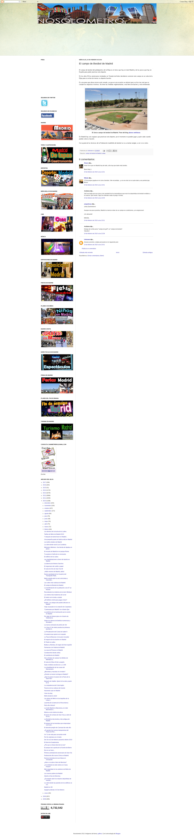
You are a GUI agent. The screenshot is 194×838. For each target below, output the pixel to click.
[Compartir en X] (112, 151)
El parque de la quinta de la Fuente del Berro (58, 747)
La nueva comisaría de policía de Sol (55, 625)
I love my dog (48, 693)
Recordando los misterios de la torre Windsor (58, 592)
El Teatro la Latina (49, 642)
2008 (44, 799)
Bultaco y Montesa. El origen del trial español (58, 645)
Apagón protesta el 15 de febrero (54, 790)
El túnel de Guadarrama (51, 742)
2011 (44, 498)
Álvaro (86, 163)
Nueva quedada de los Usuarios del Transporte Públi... (55, 575)
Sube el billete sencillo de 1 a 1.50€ (55, 665)
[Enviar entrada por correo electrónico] (103, 150)
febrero (46, 529)
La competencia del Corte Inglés (54, 685)
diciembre (47, 503)
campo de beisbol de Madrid (93, 153)
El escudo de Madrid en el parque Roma (56, 551)
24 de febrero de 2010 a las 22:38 (94, 233)
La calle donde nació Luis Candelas (55, 544)
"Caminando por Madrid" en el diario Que (56, 609)
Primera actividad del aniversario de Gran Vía (58, 753)
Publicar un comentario (89, 248)
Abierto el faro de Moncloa (52, 776)
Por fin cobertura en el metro (53, 737)
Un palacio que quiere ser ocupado (55, 634)
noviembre (47, 505)
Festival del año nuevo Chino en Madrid (56, 755)
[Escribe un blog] (110, 151)
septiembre (48, 511)
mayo (46, 521)
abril (45, 524)
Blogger (118, 833)
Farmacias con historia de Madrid (54, 647)
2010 (44, 501)
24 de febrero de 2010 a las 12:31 (94, 172)
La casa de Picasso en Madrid (53, 650)
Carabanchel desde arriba (52, 652)
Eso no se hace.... (49, 750)
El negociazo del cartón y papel (53, 566)
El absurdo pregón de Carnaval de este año (57, 727)
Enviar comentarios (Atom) (96, 255)
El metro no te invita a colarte (53, 597)
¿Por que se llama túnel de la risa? (54, 745)
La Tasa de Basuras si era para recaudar (56, 637)
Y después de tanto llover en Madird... (55, 537)
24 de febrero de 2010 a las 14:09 (94, 198)
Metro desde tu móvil (50, 696)
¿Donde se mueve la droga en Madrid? (56, 674)
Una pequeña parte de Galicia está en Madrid (58, 539)
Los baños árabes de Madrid (53, 542)
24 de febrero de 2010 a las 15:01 (94, 220)
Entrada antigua (148, 252)
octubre (46, 508)
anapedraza (88, 204)
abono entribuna (134, 132)
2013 (44, 493)
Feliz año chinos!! (49, 705)
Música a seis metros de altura (53, 712)
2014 (44, 490)
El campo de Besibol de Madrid (53, 585)
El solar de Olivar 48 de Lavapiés (54, 662)
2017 (44, 482)
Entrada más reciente (86, 252)
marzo (46, 526)
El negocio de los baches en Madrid (55, 639)
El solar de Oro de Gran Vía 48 (53, 569)
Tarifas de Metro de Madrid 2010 (54, 534)
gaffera (100, 833)
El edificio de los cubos (51, 557)
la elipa (103, 153)
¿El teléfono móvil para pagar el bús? (55, 600)
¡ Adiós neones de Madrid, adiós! (54, 571)
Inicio (117, 252)
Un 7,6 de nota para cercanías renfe (55, 734)
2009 (44, 796)
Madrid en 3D (48, 787)
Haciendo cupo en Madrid (52, 690)
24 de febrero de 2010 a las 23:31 (94, 244)
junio (46, 518)
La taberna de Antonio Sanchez (53, 563)
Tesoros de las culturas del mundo (54, 688)
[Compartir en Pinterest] (116, 151)
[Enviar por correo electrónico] (107, 151)
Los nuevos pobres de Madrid (53, 773)
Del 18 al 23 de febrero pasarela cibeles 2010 (58, 739)
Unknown (87, 239)
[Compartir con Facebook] (114, 151)
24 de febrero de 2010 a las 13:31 (94, 185)
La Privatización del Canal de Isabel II (55, 632)
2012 (44, 495)
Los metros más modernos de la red (55, 595)
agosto (46, 513)
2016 (44, 485)
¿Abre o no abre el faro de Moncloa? (55, 762)
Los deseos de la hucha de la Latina (55, 531)
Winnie (86, 178)
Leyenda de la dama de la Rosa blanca (56, 703)
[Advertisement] (58, 39)
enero (46, 793)
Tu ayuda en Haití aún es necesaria (55, 554)
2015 (44, 487)
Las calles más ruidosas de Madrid (54, 582)
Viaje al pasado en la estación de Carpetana (57, 607)
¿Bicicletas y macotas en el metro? (54, 671)
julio (45, 516)
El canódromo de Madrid (51, 655)
